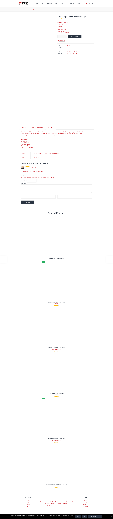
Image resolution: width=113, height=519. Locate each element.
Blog (56, 3)
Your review (24, 183)
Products (50, 3)
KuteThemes (55, 505)
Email (59, 194)
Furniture (25, 9)
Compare (53, 25)
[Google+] (73, 54)
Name (23, 194)
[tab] (24, 128)
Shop (42, 3)
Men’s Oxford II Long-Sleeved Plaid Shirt (56, 484)
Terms (85, 500)
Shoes (75, 51)
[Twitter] (67, 54)
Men (72, 51)
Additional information (37, 127)
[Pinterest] (76, 54)
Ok (78, 516)
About (27, 502)
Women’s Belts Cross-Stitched (56, 258)
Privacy (85, 502)
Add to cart (75, 36)
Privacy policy (95, 516)
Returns (85, 504)
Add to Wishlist (53, 22)
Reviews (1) (51, 127)
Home (36, 3)
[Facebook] (70, 54)
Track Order (85, 506)
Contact (28, 504)
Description (24, 127)
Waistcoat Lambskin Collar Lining (56, 438)
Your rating (23, 180)
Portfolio (64, 3)
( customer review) (68, 18)
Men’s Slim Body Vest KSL (56, 393)
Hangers (69, 51)
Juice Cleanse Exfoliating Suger (56, 302)
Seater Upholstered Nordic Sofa (56, 347)
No (84, 516)
